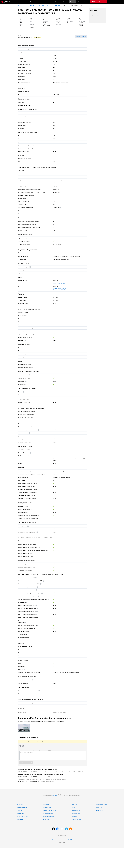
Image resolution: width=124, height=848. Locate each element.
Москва (12, 1)
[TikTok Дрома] (53, 829)
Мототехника (46, 804)
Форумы (73, 807)
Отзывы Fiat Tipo (94, 18)
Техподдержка (99, 810)
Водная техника (47, 807)
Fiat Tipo (93, 10)
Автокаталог (46, 819)
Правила (65, 839)
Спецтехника (20, 819)
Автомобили (24, 1)
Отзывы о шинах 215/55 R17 (59, 282)
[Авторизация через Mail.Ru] (23, 746)
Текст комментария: (36, 750)
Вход (113, 1)
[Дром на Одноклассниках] (70, 829)
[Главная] (4, 2)
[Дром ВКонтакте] (57, 829)
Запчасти (57, 1)
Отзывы (65, 1)
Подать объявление (22, 807)
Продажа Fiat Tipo (94, 15)
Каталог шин (74, 804)
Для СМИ (70, 839)
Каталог (72, 1)
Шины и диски (20, 813)
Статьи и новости (76, 810)
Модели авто (61, 835)
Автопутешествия (76, 813)
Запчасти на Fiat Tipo (95, 21)
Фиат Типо (54, 795)
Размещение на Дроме (101, 804)
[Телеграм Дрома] (66, 829)
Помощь (59, 839)
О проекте (54, 839)
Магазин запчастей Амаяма (49, 810)
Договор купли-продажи (48, 816)
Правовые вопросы (76, 819)
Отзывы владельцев (48, 813)
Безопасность (99, 807)
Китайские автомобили (22, 816)
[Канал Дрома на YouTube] (62, 829)
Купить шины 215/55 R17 (59, 283)
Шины (79, 1)
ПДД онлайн (74, 816)
